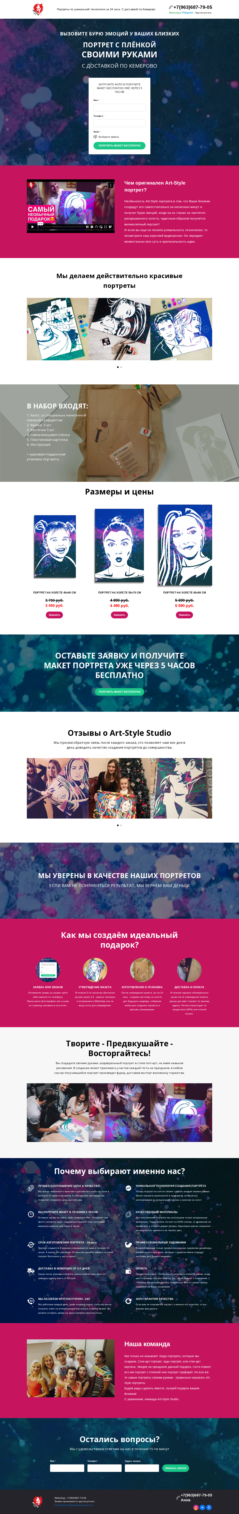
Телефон (98, 116)
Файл (97, 132)
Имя (96, 100)
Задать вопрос (133, 1461)
